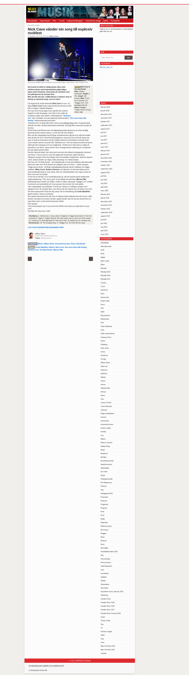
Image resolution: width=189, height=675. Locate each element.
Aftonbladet (32, 21)
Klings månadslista (107, 413)
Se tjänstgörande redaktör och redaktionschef (46, 666)
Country (103, 283)
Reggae (103, 533)
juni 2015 (104, 223)
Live (102, 435)
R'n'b (102, 515)
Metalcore (104, 453)
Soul (102, 570)
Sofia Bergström (106, 566)
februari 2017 (105, 150)
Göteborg (104, 344)
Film (54, 21)
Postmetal (104, 497)
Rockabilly (104, 548)
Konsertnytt (105, 421)
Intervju (103, 392)
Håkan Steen (53, 36)
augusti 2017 (105, 129)
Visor (102, 642)
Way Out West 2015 (108, 646)
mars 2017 (104, 147)
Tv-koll (61, 21)
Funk (102, 330)
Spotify (103, 581)
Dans (102, 293)
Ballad (103, 257)
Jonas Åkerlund (106, 406)
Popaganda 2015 (107, 493)
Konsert (103, 417)
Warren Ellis (58, 250)
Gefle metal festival (107, 333)
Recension (104, 530)
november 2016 (106, 161)
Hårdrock (104, 373)
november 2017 (106, 118)
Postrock (104, 501)
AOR (102, 250)
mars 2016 (104, 190)
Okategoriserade (107, 479)
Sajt (102, 555)
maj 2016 (104, 183)
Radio (103, 519)
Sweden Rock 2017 (108, 610)
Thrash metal (105, 620)
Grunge (103, 359)
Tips (102, 624)
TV (102, 628)
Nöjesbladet (45, 21)
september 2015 (106, 212)
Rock (73, 244)
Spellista (104, 577)
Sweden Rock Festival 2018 (111, 613)
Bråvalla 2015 (105, 272)
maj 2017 (104, 140)
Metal (103, 450)
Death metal (105, 301)
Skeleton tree (33, 250)
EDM (102, 312)
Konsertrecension (62, 244)
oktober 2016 (105, 165)
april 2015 (104, 230)
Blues (40, 244)
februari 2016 (105, 194)
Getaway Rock (106, 337)
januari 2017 (105, 154)
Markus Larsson (106, 442)
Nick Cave (59, 247)
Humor (103, 384)
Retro (103, 537)
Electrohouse (105, 315)
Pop (102, 490)
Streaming (104, 595)
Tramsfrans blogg (93, 21)
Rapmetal (104, 522)
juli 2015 (103, 220)
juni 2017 (104, 136)
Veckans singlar (106, 631)
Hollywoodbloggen (75, 21)
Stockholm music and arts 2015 (112, 591)
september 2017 (106, 125)
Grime (103, 352)
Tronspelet (115, 21)
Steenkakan (105, 584)
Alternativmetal (106, 246)
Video (103, 635)
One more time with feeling (76, 247)
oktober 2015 (105, 209)
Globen (52, 247)
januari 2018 (105, 111)
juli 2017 (103, 132)
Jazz (102, 399)
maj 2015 (104, 227)
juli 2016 (103, 176)
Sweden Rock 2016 (108, 606)
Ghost (103, 341)
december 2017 (106, 114)
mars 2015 (104, 234)
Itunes (103, 395)
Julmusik (104, 410)
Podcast (104, 486)
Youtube (103, 653)
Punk (102, 511)
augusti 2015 (105, 216)
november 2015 (106, 205)
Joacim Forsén (106, 402)
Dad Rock (104, 290)
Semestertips (105, 559)
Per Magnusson (106, 482)
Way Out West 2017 (108, 650)
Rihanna (104, 541)
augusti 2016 (105, 172)
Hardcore (104, 370)
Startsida (31, 25)
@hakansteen (46, 238)
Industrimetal (105, 388)
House (103, 381)
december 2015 (106, 201)
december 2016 (106, 158)
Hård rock (104, 366)
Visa (102, 639)
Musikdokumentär (107, 461)
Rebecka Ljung (106, 526)
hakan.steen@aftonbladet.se (46, 236)
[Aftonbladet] (34, 2)
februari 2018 (105, 107)
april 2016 (104, 187)
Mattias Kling (105, 446)
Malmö (103, 439)
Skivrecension (106, 562)
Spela (105, 21)
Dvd (102, 308)
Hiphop (103, 377)
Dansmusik (105, 297)
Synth (103, 617)
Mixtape (103, 457)
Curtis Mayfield (41, 247)
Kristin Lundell (106, 428)
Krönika (103, 432)
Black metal (105, 261)
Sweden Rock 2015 (108, 602)
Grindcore (104, 355)
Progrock (104, 508)
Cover (103, 286)
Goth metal (104, 348)
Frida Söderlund (106, 326)
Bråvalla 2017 (105, 279)
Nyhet (103, 475)
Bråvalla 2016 (105, 275)
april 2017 (104, 143)
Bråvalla (103, 268)
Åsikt (102, 253)
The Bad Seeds (46, 250)
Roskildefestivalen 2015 (109, 551)
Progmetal (104, 504)
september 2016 (106, 169)
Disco (103, 304)
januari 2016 (105, 198)
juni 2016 (104, 180)
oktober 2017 (105, 121)
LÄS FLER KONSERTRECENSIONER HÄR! (46, 227)
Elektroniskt (105, 319)
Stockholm (80, 244)
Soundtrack (105, 573)
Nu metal (104, 471)
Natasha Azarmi (106, 464)
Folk (102, 323)
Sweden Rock (106, 599)
